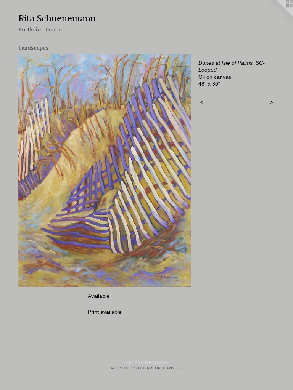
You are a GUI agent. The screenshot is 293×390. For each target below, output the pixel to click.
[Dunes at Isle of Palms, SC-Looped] (104, 170)
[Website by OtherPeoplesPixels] (277, 15)
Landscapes (33, 47)
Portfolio (29, 29)
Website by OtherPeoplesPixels (146, 368)
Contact (55, 29)
